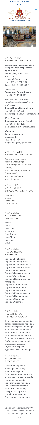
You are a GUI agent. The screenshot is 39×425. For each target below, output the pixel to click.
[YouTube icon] (20, 4)
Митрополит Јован (14, 176)
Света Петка (11, 203)
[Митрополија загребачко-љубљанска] (19, 14)
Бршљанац (10, 200)
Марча (8, 197)
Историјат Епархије (14, 161)
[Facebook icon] (18, 4)
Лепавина (9, 195)
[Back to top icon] (35, 421)
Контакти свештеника (15, 158)
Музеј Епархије (12, 179)
